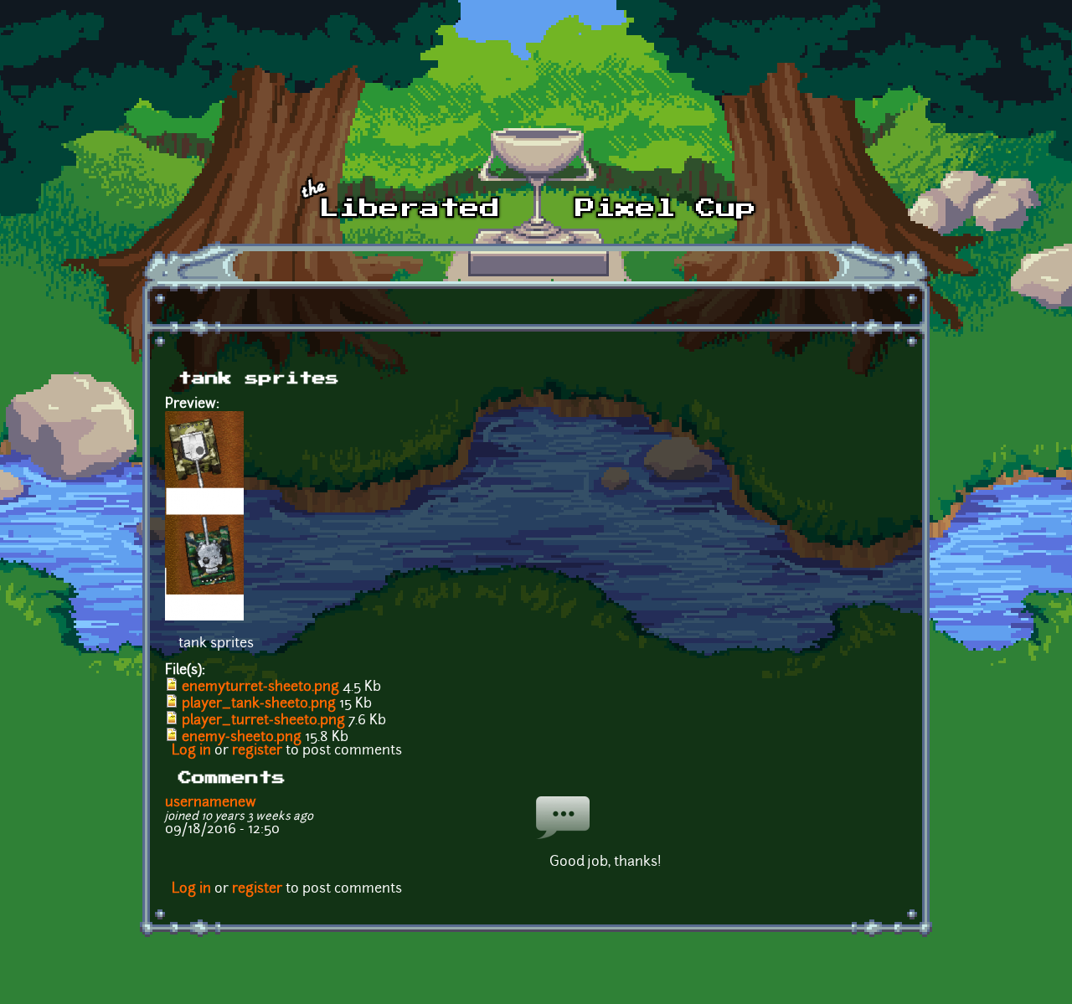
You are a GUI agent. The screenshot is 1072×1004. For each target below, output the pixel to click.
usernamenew (210, 803)
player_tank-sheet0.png (259, 704)
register (257, 751)
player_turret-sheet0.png (263, 721)
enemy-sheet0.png (242, 737)
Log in (191, 751)
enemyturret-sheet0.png (260, 687)
